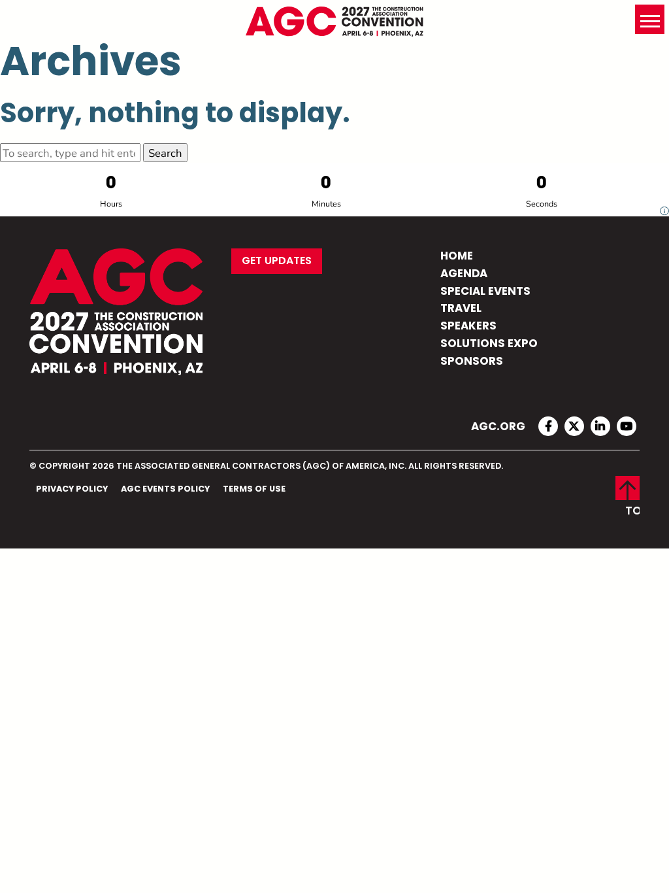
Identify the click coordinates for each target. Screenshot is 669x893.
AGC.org (498, 427)
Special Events (485, 291)
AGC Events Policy (165, 489)
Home (456, 256)
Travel (460, 308)
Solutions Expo (489, 344)
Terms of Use (254, 489)
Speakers (468, 326)
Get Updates (277, 261)
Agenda (463, 274)
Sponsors (471, 361)
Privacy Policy (72, 489)
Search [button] (165, 152)
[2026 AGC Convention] (334, 22)
